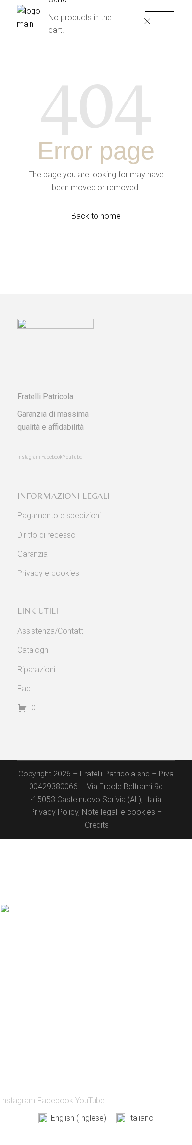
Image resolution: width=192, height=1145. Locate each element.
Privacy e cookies (48, 573)
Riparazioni (36, 669)
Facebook (52, 457)
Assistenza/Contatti (51, 631)
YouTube (72, 457)
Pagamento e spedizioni (59, 515)
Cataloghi (33, 650)
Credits (97, 825)
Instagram (29, 457)
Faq (24, 688)
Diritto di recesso (46, 534)
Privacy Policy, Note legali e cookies (92, 812)
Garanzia (32, 554)
